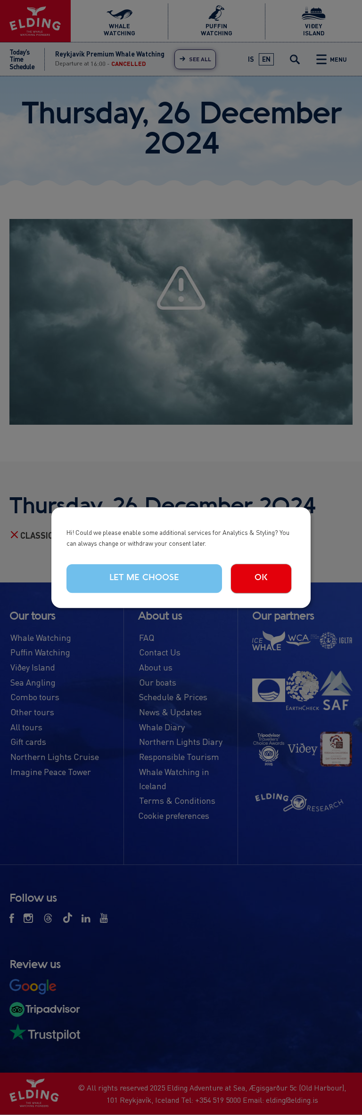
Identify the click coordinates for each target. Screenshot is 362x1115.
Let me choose (144, 578)
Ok (261, 578)
